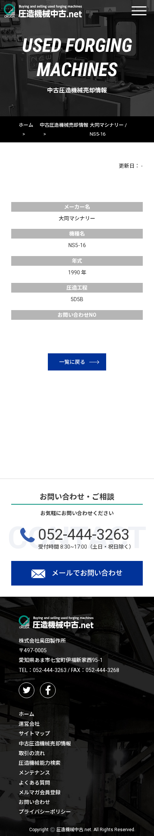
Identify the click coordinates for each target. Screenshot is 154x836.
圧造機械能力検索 (40, 763)
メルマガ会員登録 (40, 792)
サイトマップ (34, 733)
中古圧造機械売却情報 (64, 125)
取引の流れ (32, 753)
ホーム (26, 125)
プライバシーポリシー (45, 812)
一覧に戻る (72, 362)
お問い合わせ (34, 802)
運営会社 (29, 724)
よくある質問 (34, 783)
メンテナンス (34, 773)
